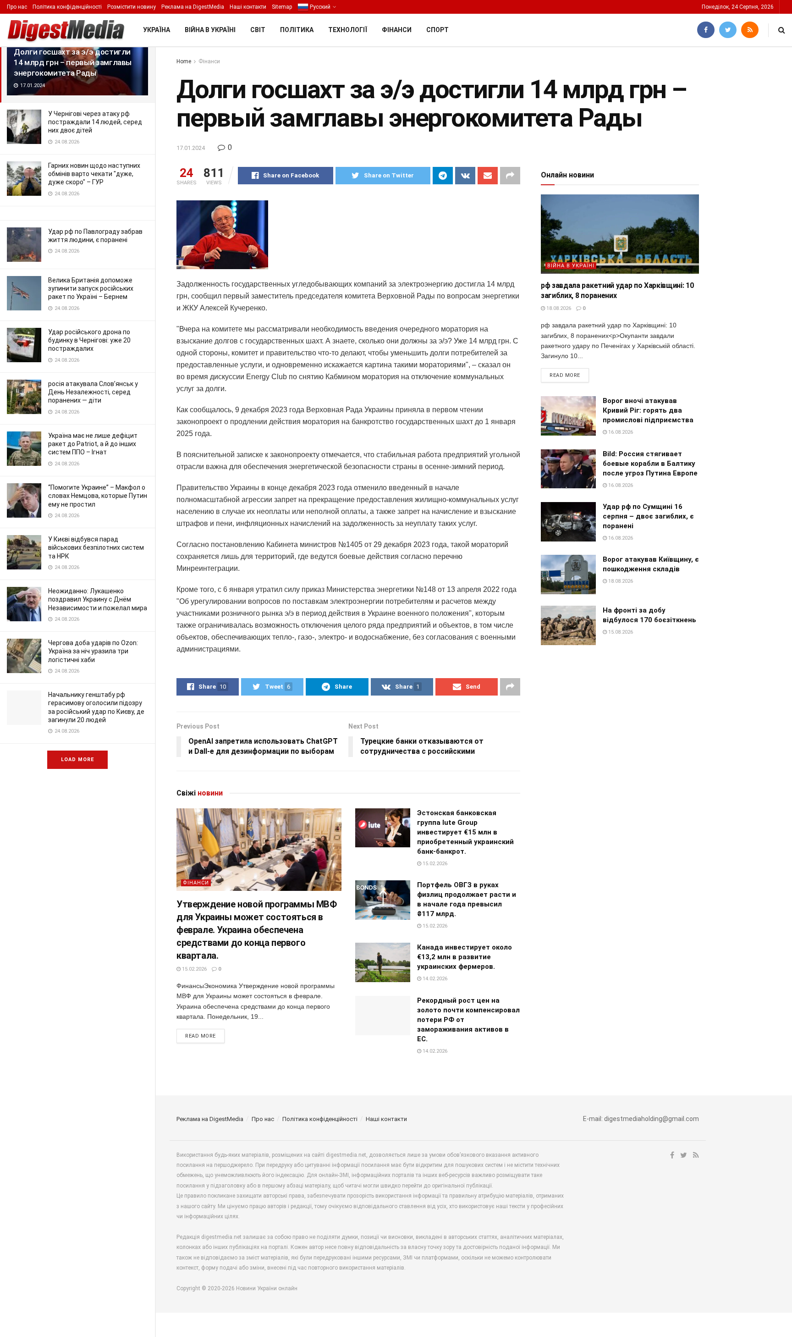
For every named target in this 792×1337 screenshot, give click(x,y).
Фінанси (397, 29)
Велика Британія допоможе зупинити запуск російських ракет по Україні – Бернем (90, 288)
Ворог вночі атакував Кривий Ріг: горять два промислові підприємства (648, 410)
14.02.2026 (434, 979)
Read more (200, 1036)
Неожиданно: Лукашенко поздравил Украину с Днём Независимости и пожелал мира (97, 599)
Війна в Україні (210, 29)
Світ (257, 29)
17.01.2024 (190, 147)
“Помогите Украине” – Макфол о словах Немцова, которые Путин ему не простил (97, 496)
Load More (77, 759)
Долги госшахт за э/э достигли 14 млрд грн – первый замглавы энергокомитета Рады (73, 62)
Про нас (17, 7)
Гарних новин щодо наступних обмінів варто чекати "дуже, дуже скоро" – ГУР (94, 174)
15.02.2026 (194, 969)
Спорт (437, 29)
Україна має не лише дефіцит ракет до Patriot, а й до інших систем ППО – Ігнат (93, 444)
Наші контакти (248, 7)
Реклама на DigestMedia (192, 7)
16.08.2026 (620, 432)
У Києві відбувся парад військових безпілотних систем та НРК (96, 547)
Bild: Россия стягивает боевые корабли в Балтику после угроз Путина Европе (650, 463)
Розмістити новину (131, 7)
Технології (347, 29)
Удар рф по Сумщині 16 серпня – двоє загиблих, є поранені (648, 516)
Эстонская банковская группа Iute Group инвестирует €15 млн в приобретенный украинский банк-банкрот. (465, 832)
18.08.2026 (558, 308)
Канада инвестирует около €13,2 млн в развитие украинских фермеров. (464, 957)
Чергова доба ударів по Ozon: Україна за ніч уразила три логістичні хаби (93, 651)
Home (183, 61)
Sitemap (282, 7)
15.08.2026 (620, 632)
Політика (297, 29)
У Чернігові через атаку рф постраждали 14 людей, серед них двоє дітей (95, 122)
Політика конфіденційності (67, 7)
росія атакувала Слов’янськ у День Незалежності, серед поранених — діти (93, 392)
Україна (156, 29)
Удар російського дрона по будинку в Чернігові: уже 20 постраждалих (89, 340)
